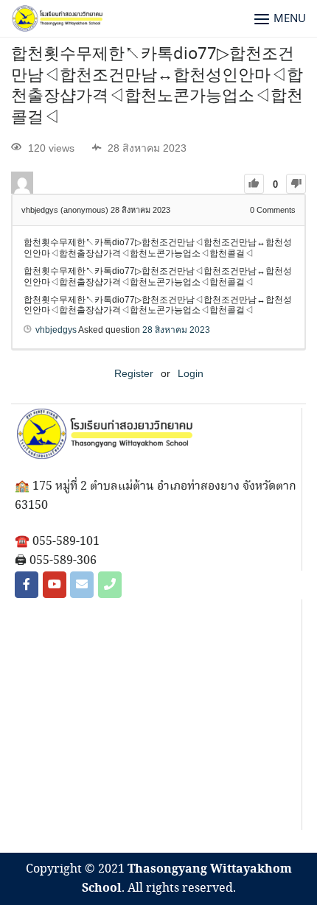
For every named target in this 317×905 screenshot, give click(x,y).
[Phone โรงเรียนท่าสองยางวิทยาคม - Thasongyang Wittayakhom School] (110, 584)
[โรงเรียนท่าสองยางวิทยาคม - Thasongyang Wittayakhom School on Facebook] (26, 584)
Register (133, 373)
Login (190, 373)
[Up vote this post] (254, 184)
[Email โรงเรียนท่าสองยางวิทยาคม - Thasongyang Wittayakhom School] (82, 584)
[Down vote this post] (296, 184)
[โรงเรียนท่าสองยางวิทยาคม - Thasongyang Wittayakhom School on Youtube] (54, 584)
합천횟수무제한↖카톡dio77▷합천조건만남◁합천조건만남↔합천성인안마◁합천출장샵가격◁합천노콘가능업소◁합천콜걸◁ (157, 86)
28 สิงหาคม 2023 (176, 330)
